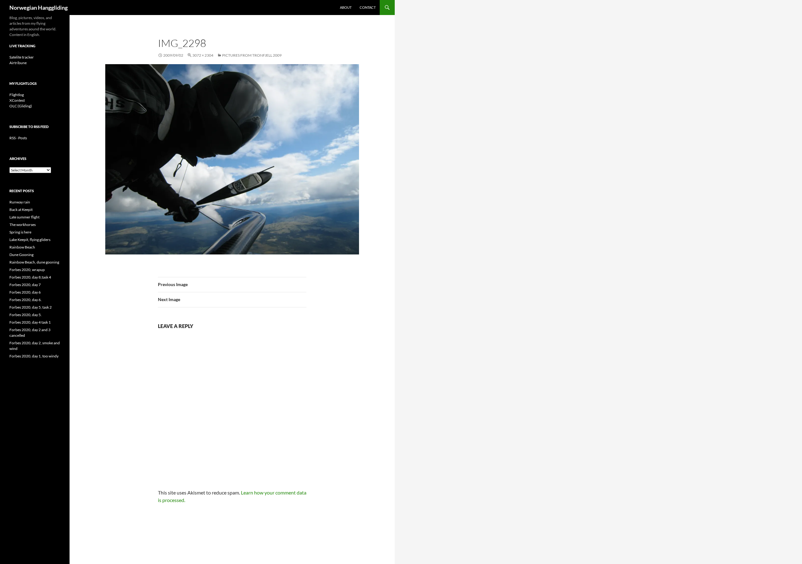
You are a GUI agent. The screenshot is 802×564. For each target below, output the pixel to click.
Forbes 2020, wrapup (27, 269)
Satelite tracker (21, 57)
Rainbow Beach (22, 247)
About (346, 7)
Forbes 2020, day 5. (25, 314)
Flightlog (16, 94)
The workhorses (22, 224)
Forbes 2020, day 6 (25, 292)
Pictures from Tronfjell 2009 (252, 55)
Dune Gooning (21, 254)
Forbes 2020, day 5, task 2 (30, 307)
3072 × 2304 (202, 55)
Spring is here (20, 232)
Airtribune (18, 62)
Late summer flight (24, 217)
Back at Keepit (21, 209)
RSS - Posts (18, 138)
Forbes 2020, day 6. (25, 299)
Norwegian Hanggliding (38, 7)
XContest (17, 100)
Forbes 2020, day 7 (25, 284)
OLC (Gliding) (20, 106)
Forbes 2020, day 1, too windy (34, 356)
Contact (368, 7)
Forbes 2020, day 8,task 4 (30, 277)
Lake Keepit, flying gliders (29, 239)
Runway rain (19, 202)
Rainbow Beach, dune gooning (34, 262)
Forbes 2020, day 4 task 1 (30, 322)
